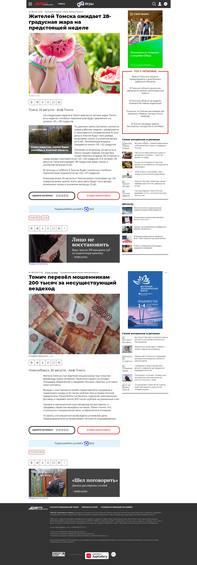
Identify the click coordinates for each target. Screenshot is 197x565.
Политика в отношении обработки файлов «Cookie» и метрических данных (78, 536)
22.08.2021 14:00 (36, 12)
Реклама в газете (90, 507)
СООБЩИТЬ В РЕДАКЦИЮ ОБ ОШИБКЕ (116, 507)
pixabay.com (34, 95)
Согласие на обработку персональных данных (68, 532)
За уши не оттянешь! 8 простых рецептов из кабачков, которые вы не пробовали (151, 164)
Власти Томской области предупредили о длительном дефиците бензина (145, 79)
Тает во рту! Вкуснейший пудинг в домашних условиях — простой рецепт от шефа (150, 155)
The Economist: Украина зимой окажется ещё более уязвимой (147, 209)
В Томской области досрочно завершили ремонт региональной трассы (145, 90)
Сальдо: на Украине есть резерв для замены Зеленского (150, 228)
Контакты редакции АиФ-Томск (64, 507)
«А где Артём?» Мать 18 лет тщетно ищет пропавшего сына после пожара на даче (150, 387)
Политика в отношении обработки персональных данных (72, 534)
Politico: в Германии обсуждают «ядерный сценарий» (148, 247)
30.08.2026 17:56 (36, 272)
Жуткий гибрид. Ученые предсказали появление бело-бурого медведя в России (151, 145)
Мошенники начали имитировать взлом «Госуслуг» (149, 218)
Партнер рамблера (75, 554)
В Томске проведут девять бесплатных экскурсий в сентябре (145, 125)
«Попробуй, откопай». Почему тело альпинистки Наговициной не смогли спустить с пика (150, 377)
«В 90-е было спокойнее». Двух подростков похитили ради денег (150, 173)
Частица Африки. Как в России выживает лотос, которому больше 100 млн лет (150, 193)
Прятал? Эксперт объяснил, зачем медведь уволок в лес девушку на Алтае (150, 183)
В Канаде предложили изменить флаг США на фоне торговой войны (150, 237)
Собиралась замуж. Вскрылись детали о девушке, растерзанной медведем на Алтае (149, 368)
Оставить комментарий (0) (98, 196)
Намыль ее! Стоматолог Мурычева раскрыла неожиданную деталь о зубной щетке (150, 358)
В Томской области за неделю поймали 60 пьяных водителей (145, 102)
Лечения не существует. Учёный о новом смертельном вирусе (150, 348)
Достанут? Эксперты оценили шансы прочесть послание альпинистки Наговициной (151, 339)
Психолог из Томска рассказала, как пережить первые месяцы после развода (145, 113)
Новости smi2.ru (38, 263)
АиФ (51, 356)
